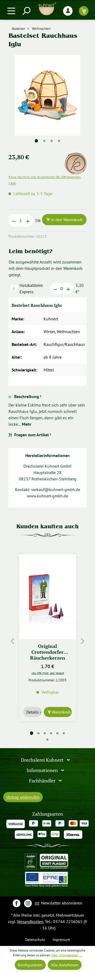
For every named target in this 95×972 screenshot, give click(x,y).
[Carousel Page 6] (64, 733)
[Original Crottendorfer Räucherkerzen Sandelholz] (47, 596)
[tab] (47, 410)
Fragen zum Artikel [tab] (31, 434)
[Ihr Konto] (68, 11)
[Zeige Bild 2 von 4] (44, 141)
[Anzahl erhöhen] (27, 220)
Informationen (43, 770)
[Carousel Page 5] (57, 733)
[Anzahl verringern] (13, 220)
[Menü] (11, 11)
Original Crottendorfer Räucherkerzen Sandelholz (47, 651)
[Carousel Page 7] (47, 740)
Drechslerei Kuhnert (43, 760)
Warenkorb (61, 712)
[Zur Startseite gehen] (47, 8)
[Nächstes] (83, 641)
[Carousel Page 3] (45, 733)
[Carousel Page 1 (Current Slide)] (31, 733)
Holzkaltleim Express (31, 288)
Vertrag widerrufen (23, 797)
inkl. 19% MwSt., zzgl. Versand (47, 673)
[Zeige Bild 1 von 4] (36, 141)
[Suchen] (26, 11)
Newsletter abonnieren (61, 903)
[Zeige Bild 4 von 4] (59, 141)
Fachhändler (42, 780)
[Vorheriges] (12, 641)
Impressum (61, 939)
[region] (47, 101)
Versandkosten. (30, 921)
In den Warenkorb (66, 219)
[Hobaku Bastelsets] (76, 155)
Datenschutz (35, 939)
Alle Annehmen (64, 964)
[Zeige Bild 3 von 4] (52, 141)
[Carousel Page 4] (51, 733)
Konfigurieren (30, 964)
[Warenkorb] (84, 11)
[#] (16, 903)
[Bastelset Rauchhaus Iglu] (47, 95)
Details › (33, 712)
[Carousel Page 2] (38, 733)
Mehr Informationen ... (66, 955)
